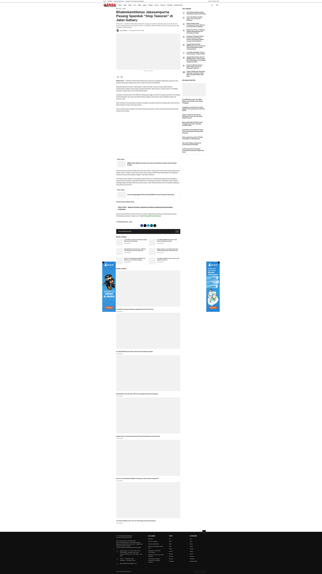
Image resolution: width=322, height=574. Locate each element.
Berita (120, 5)
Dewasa (171, 553)
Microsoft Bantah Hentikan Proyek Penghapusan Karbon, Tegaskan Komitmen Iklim (192, 124)
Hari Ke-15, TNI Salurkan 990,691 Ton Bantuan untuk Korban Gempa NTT (137, 478)
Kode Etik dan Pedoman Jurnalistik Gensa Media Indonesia (154, 560)
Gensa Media (123, 30)
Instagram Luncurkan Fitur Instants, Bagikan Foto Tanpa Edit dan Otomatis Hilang (193, 109)
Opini (125, 5)
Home (104, 1)
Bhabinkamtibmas (122, 222)
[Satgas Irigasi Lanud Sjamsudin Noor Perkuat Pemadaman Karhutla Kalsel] (152, 254)
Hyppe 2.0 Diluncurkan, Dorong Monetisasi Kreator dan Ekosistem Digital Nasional (192, 116)
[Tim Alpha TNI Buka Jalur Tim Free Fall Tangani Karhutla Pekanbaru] (152, 264)
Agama (145, 5)
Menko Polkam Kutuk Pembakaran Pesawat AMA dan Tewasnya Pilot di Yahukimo (196, 25)
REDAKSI (110, 1)
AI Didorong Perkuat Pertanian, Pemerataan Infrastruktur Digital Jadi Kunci (193, 150)
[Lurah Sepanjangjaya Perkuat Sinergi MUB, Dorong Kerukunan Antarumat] (121, 197)
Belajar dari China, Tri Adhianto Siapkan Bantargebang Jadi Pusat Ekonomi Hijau (196, 31)
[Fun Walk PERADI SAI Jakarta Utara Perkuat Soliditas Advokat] (152, 245)
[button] (154, 225)
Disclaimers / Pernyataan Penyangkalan (135, 1)
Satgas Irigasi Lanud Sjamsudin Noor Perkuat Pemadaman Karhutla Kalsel (138, 436)
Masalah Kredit (178, 5)
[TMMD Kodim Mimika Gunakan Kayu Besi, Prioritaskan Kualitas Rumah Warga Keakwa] (121, 166)
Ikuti (177, 231)
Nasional (171, 558)
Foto (134, 5)
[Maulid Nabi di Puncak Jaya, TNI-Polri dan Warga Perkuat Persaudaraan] (119, 254)
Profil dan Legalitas (152, 541)
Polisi (170, 541)
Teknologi (169, 5)
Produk (191, 549)
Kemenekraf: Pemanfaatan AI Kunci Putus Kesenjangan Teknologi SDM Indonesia (192, 131)
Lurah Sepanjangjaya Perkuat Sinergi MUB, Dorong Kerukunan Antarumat (150, 194)
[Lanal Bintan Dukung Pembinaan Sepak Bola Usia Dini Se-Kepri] (119, 245)
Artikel (130, 5)
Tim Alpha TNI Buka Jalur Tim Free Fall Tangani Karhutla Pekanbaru (136, 520)
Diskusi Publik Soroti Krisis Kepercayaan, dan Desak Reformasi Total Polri (195, 66)
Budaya (151, 5)
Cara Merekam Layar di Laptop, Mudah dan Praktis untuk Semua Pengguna (192, 101)
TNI (170, 539)
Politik (139, 5)
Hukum (157, 5)
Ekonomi (162, 5)
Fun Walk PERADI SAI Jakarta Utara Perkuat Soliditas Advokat (134, 351)
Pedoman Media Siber (119, 1)
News (130, 222)
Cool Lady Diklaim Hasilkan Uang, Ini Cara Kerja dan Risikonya (195, 18)
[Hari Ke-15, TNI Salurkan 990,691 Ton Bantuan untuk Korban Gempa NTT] (119, 264)
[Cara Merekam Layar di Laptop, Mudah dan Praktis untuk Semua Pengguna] (194, 95)
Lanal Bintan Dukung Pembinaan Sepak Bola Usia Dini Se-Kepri (134, 309)
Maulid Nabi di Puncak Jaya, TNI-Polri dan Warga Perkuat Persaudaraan (137, 394)
